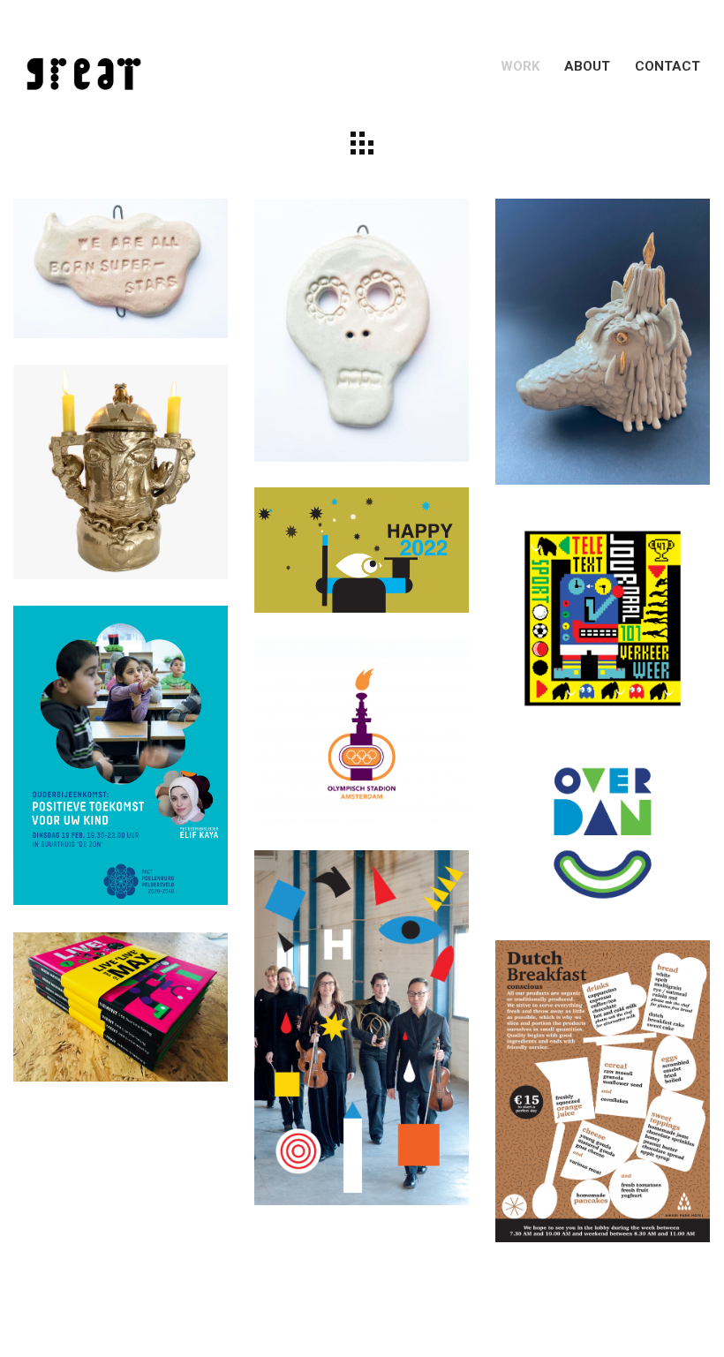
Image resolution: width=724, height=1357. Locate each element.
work (520, 66)
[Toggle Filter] (362, 143)
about (587, 66)
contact (667, 66)
